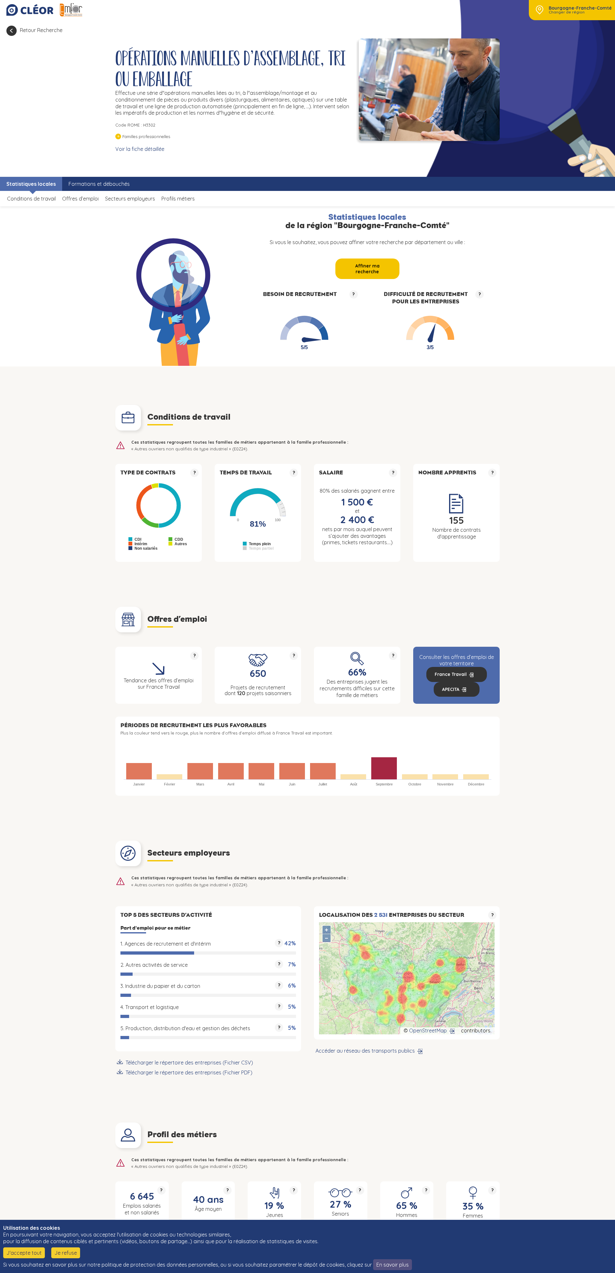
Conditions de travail (31, 198)
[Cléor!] (29, 10)
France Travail (451, 674)
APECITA (450, 689)
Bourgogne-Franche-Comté (580, 8)
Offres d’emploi (80, 198)
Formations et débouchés (99, 184)
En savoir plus (392, 1264)
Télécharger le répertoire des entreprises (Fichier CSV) (189, 1062)
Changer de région (567, 12)
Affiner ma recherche (367, 269)
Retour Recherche (41, 30)
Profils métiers (178, 198)
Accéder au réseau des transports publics (365, 1050)
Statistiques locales (31, 184)
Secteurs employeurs (130, 198)
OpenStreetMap (428, 1030)
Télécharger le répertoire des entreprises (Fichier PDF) (189, 1072)
